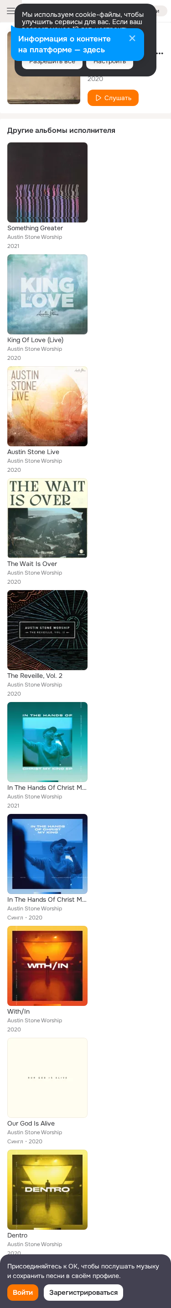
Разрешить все (52, 61)
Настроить (109, 61)
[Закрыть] (132, 39)
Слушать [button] (117, 98)
